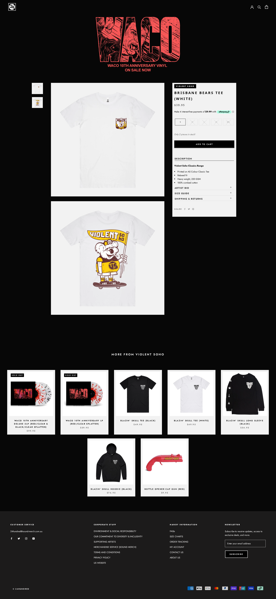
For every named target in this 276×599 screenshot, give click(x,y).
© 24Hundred (21, 589)
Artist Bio (182, 188)
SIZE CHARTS (176, 536)
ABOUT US (175, 557)
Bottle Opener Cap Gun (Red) (165, 489)
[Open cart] (266, 7)
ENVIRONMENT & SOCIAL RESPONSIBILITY (115, 531)
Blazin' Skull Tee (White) (191, 420)
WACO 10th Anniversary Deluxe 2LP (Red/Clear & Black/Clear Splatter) (31, 423)
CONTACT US (176, 552)
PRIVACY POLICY (102, 557)
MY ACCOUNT (177, 547)
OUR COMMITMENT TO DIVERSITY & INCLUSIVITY (118, 536)
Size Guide (182, 193)
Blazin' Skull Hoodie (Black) (111, 489)
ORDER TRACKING (179, 541)
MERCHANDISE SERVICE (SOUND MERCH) (115, 547)
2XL (228, 122)
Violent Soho (185, 86)
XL (216, 122)
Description (183, 158)
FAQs (172, 531)
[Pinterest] (193, 209)
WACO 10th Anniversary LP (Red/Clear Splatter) (84, 422)
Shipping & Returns (189, 198)
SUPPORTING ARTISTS (105, 541)
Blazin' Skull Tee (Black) (138, 420)
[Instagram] (26, 538)
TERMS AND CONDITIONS (107, 552)
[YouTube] (33, 538)
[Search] (259, 7)
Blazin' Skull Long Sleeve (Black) (244, 422)
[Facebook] (185, 209)
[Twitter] (189, 209)
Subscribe (236, 554)
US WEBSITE (100, 562)
